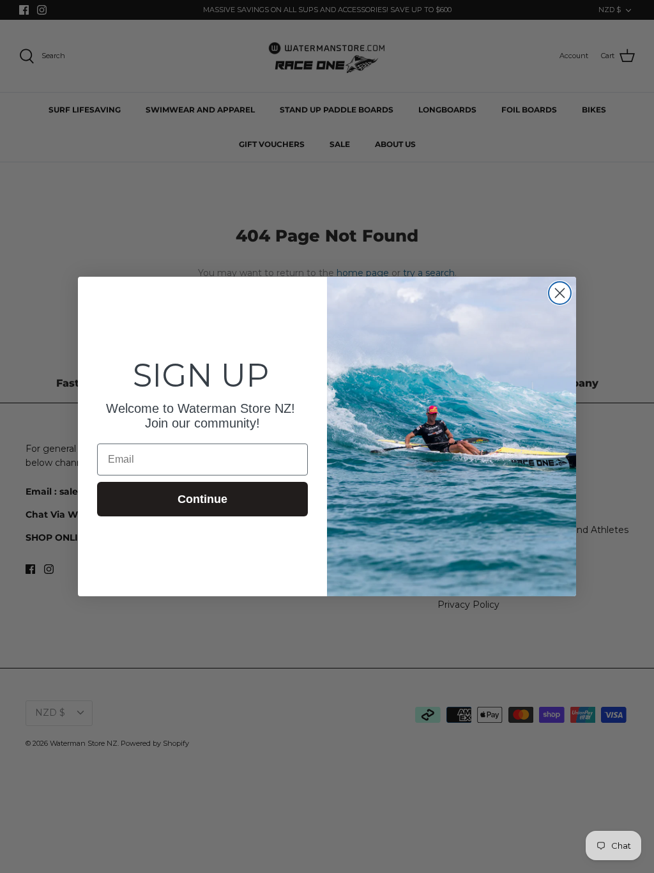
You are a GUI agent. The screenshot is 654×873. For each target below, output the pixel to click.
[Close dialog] (560, 293)
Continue (202, 499)
